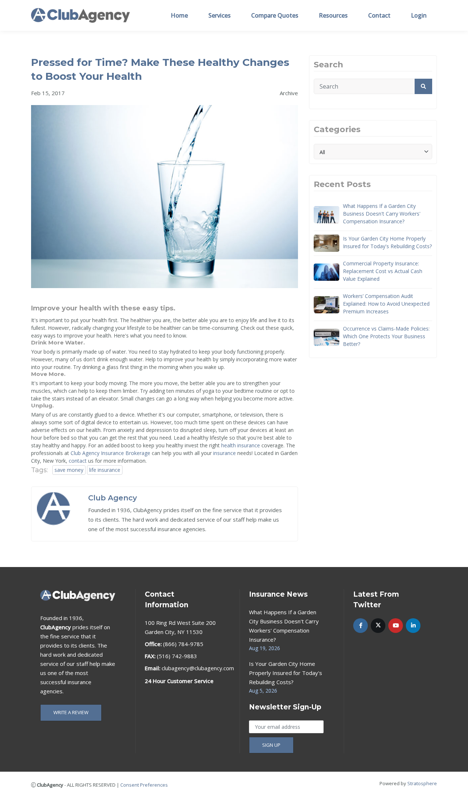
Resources (333, 15)
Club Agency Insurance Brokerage (110, 453)
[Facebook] (360, 625)
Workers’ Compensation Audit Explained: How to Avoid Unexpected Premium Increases (386, 303)
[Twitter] (378, 625)
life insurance (104, 469)
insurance (224, 453)
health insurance (240, 445)
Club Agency (112, 497)
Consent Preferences (144, 785)
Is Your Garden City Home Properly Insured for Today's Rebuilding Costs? (387, 242)
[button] (423, 86)
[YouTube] (395, 625)
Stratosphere (422, 783)
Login (419, 15)
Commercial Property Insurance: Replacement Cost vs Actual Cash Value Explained (382, 271)
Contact (379, 15)
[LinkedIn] (413, 625)
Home (179, 15)
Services (219, 15)
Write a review (70, 712)
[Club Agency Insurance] (80, 14)
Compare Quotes (274, 15)
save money (68, 469)
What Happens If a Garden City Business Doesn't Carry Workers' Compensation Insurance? (381, 213)
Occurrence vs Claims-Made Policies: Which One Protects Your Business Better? (386, 336)
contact (78, 460)
